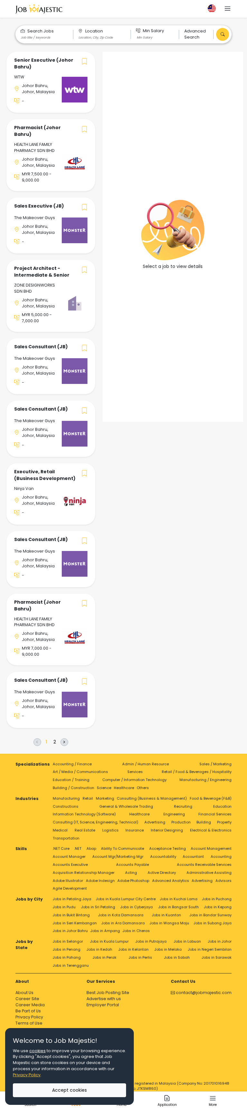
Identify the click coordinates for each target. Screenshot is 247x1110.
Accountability (163, 856)
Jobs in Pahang (67, 957)
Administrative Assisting (209, 872)
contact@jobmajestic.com (203, 992)
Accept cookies (69, 1090)
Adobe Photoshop (133, 880)
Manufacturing (66, 798)
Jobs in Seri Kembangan (75, 923)
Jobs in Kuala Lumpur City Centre (126, 898)
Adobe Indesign (100, 880)
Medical (60, 830)
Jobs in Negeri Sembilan (210, 949)
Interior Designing (167, 830)
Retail (88, 798)
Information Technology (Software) (84, 814)
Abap (91, 848)
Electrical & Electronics (211, 830)
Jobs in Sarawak (217, 957)
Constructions (65, 806)
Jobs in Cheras (136, 930)
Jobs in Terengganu (71, 965)
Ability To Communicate (122, 848)
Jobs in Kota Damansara (120, 915)
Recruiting (183, 806)
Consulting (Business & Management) (152, 798)
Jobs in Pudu (64, 907)
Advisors (223, 880)
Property (224, 822)
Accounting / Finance (72, 764)
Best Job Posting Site (108, 992)
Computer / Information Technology (134, 779)
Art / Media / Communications (80, 771)
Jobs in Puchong (217, 898)
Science (104, 787)
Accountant (193, 856)
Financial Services (215, 814)
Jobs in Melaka (168, 949)
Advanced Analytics (170, 880)
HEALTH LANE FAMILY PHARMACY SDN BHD (34, 147)
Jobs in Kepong (218, 907)
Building (204, 822)
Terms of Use (28, 1023)
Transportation (66, 838)
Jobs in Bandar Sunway (210, 915)
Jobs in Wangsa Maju (169, 923)
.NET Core (61, 848)
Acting (131, 872)
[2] (54, 742)
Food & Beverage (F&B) (211, 798)
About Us (24, 992)
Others (143, 787)
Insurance (134, 830)
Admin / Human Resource (145, 764)
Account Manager (69, 856)
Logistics (110, 830)
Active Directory (162, 872)
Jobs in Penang (66, 949)
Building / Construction (73, 787)
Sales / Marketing (215, 764)
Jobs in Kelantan (133, 949)
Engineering (174, 814)
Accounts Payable (132, 864)
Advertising (154, 822)
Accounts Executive (70, 864)
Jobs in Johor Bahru (70, 930)
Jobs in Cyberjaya (136, 907)
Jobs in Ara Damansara (123, 923)
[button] (228, 9)
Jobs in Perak (104, 957)
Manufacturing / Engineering (205, 779)
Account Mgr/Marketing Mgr (117, 856)
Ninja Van (24, 488)
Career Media (30, 1005)
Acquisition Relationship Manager (83, 872)
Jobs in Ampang (105, 930)
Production (181, 822)
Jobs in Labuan (187, 941)
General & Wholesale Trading (126, 806)
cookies (37, 1050)
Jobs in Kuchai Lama (178, 898)
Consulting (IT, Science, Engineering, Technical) (95, 822)
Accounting (221, 856)
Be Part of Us (28, 1011)
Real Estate (85, 830)
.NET (77, 848)
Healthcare (124, 787)
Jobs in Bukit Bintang (71, 915)
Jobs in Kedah (99, 949)
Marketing (105, 798)
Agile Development (70, 888)
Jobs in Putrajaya (151, 941)
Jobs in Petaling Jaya (72, 898)
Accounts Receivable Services (204, 864)
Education (222, 806)
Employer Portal (103, 1005)
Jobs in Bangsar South (178, 907)
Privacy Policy (29, 1017)
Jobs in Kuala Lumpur (109, 941)
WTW (19, 77)
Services (135, 771)
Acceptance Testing (167, 848)
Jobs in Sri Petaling (98, 907)
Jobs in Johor (220, 941)
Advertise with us (104, 998)
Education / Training (71, 779)
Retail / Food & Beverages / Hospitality (197, 771)
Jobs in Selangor (68, 941)
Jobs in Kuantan (166, 915)
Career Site (27, 998)
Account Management (211, 848)
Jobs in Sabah (177, 957)
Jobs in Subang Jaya (213, 923)
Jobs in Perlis (140, 957)
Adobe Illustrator (68, 880)
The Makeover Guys (34, 217)
